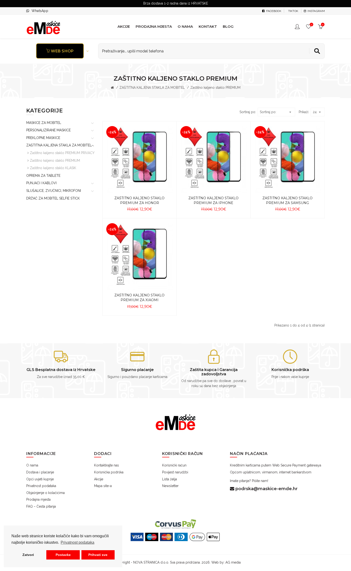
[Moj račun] (298, 27)
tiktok (292, 11)
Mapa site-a (103, 486)
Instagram (316, 11)
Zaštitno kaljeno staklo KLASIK (53, 168)
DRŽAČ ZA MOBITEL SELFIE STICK (53, 198)
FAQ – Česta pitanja (41, 506)
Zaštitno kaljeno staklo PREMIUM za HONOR (139, 200)
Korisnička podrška (108, 472)
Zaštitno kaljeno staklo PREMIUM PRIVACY (62, 153)
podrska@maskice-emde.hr (266, 488)
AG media (233, 562)
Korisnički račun (174, 465)
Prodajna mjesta (38, 499)
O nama (32, 465)
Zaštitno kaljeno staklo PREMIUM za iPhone (213, 200)
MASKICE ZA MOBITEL (43, 123)
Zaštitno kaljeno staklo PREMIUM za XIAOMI (139, 297)
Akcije (98, 479)
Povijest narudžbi (175, 472)
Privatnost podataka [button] (77, 542)
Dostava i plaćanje (40, 472)
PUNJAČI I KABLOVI (41, 183)
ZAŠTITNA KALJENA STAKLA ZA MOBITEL (152, 87)
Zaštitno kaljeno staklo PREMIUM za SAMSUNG (287, 200)
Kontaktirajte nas (106, 465)
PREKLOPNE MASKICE (43, 138)
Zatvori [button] (28, 555)
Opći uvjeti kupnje (40, 479)
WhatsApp (40, 11)
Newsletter (170, 486)
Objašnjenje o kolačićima (45, 493)
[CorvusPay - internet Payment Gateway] (175, 524)
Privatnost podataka (41, 486)
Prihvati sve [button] (97, 555)
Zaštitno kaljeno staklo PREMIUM (55, 160)
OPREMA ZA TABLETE (43, 175)
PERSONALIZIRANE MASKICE (48, 130)
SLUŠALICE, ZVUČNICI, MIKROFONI (53, 191)
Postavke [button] (63, 555)
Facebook (273, 11)
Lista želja (169, 479)
